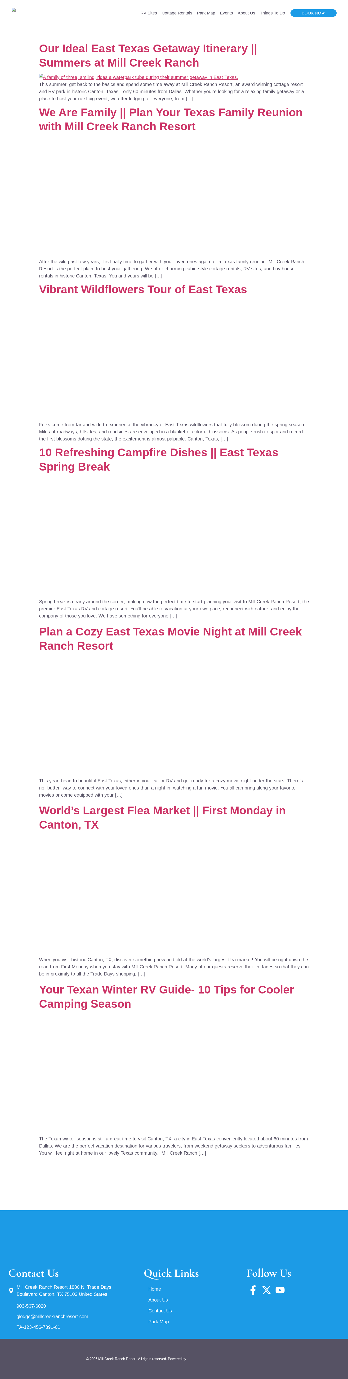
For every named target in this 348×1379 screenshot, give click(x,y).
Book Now (313, 13)
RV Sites (148, 13)
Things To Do (272, 13)
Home (154, 1289)
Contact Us (160, 1310)
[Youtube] (280, 1290)
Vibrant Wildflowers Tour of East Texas (143, 289)
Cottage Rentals (177, 13)
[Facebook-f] (253, 1290)
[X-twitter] (266, 1290)
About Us (246, 13)
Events (226, 13)
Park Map (206, 13)
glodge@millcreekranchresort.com (52, 1316)
